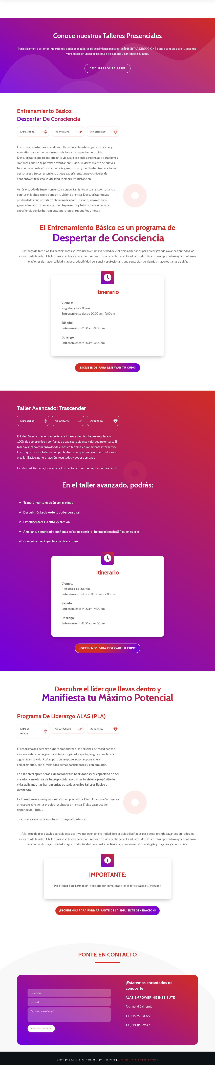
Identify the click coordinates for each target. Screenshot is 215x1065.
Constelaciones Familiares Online (138, 1060)
